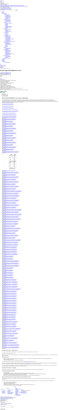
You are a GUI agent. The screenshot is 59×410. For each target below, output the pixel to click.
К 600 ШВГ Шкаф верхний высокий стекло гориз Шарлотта (11, 228)
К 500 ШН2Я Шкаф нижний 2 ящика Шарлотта (9, 298)
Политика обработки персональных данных (6, 398)
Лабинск (4, 6)
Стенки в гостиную (8, 20)
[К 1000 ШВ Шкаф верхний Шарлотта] (30, 149)
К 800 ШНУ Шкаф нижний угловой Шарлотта (9, 324)
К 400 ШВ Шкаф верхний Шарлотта (7, 131)
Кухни (16, 388)
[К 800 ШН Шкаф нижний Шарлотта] (30, 274)
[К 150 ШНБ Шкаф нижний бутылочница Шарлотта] (30, 253)
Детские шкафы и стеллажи (10, 38)
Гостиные (17, 389)
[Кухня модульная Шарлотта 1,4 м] (5, 72)
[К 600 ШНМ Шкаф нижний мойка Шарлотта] (30, 316)
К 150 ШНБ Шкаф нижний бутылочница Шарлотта (9, 254)
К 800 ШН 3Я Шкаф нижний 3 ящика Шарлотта (9, 291)
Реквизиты (3, 392)
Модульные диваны (8, 44)
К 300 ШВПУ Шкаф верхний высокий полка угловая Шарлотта (11, 191)
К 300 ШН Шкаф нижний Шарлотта (7, 259)
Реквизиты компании (7, 62)
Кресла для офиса (8, 51)
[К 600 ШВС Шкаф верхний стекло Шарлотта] (30, 183)
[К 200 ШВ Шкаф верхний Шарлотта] (30, 121)
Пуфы (6, 45)
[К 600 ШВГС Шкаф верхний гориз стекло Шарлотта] (30, 244)
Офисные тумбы (8, 54)
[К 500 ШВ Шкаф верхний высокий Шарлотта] (30, 132)
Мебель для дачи (6, 55)
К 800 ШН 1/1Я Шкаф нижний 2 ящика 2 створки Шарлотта (11, 289)
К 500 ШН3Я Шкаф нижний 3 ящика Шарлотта (9, 310)
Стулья (7, 34)
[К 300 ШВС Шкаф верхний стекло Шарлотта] (30, 161)
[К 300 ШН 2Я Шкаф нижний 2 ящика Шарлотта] (30, 293)
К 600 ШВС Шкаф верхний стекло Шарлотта (8, 184)
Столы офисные (8, 52)
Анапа (4, 5)
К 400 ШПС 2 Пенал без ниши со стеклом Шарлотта (10, 333)
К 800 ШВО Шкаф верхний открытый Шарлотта (9, 252)
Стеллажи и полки (8, 21)
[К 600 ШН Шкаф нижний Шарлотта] (30, 272)
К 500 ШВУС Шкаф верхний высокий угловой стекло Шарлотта (11, 210)
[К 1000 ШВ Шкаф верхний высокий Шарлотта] (30, 146)
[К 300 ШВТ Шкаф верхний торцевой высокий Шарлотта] (30, 195)
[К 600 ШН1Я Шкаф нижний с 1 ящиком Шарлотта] (30, 286)
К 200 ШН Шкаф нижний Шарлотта (7, 256)
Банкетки (7, 46)
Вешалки (7, 30)
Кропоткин (22, 5)
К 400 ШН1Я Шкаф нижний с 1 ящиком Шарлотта (9, 282)
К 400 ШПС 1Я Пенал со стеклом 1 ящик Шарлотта (9, 338)
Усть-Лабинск (26, 6)
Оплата (3, 60)
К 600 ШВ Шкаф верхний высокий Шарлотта (9, 138)
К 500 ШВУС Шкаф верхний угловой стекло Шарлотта (10, 212)
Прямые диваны (8, 42)
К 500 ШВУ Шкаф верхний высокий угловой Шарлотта (10, 200)
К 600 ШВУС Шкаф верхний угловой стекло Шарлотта (10, 217)
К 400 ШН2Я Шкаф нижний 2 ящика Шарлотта (9, 296)
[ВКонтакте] (0, 92)
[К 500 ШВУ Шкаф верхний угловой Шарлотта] (30, 202)
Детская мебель (6, 35)
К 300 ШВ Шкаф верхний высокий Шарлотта (9, 124)
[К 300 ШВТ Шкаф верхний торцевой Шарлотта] (30, 197)
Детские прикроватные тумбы (10, 41)
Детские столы (8, 39)
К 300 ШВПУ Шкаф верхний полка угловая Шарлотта (10, 193)
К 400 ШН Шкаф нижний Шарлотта (7, 268)
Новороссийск (10, 6)
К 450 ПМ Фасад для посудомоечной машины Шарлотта (10, 345)
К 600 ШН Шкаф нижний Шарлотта (7, 273)
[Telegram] (3, 92)
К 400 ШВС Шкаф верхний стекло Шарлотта (8, 175)
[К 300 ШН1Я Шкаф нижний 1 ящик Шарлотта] (30, 279)
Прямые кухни (8, 14)
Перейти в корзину (3, 65)
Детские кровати (8, 37)
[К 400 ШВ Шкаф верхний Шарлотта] (30, 130)
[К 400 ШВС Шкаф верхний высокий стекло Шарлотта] (30, 172)
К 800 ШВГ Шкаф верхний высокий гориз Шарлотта (10, 235)
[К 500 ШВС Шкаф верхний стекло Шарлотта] (30, 179)
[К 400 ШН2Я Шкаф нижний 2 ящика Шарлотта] (30, 295)
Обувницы (7, 31)
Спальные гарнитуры (9, 23)
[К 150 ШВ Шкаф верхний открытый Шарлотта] (30, 116)
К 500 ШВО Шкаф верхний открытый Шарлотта (9, 247)
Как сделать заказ (10, 389)
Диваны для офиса (8, 50)
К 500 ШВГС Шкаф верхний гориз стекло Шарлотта (10, 242)
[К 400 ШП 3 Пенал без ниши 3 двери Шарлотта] (30, 330)
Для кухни (7, 18)
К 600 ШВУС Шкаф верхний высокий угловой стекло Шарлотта (11, 214)
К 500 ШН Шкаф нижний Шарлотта (7, 270)
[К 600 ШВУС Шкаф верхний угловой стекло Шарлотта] (30, 216)
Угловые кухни (8, 15)
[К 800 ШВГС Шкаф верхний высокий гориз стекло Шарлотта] (30, 218)
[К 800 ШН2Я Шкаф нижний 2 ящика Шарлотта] (30, 302)
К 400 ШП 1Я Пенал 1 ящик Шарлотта (8, 340)
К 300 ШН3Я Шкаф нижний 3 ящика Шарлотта (9, 305)
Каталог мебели (4, 13)
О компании (4, 390)
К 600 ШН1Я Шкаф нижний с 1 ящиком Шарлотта (10, 111)
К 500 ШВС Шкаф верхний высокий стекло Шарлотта (10, 177)
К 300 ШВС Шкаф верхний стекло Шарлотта (8, 170)
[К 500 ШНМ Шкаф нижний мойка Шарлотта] (30, 314)
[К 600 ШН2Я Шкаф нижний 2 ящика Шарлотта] (30, 300)
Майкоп (7, 6)
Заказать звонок (8, 8)
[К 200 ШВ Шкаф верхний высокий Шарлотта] (30, 118)
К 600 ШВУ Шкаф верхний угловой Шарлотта (9, 207)
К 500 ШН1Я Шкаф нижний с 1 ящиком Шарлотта (9, 284)
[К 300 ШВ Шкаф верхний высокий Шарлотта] (30, 123)
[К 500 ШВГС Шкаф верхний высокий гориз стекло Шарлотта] (30, 239)
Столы (6, 33)
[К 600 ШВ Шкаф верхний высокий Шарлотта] (30, 137)
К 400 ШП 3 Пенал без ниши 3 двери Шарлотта (9, 331)
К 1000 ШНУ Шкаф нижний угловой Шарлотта (9, 326)
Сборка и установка (11, 392)
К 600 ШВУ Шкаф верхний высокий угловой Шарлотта (10, 205)
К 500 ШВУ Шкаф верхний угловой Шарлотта (9, 203)
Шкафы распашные (8, 48)
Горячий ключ (13, 5)
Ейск (16, 5)
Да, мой (1, 3)
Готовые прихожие (8, 29)
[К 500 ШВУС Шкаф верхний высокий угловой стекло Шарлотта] (30, 209)
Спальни (5, 22)
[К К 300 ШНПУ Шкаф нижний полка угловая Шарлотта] (30, 265)
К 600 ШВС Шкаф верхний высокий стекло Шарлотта (10, 182)
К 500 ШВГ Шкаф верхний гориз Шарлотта (8, 226)
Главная (3, 11)
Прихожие (5, 28)
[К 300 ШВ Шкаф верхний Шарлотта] (30, 125)
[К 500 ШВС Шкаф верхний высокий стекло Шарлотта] (30, 176)
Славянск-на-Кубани (16, 6)
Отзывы (3, 391)
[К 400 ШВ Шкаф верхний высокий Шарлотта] (30, 128)
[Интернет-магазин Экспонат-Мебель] (6, 9)
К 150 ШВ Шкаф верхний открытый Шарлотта (9, 117)
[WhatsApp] (4, 92)
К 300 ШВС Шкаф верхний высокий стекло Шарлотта (10, 152)
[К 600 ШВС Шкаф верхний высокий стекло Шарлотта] (30, 181)
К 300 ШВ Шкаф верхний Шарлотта (7, 126)
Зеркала (7, 25)
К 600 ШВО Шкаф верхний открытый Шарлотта (9, 249)
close (1, 1)
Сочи (19, 6)
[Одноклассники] (2, 92)
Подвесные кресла (8, 56)
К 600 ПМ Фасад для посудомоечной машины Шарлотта (10, 347)
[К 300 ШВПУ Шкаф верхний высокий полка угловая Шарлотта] (30, 190)
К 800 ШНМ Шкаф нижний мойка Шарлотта (9, 114)
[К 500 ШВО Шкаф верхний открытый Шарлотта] (30, 246)
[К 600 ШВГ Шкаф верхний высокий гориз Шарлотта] (30, 230)
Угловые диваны (8, 43)
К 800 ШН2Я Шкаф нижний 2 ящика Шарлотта (9, 303)
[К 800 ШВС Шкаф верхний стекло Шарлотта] (30, 188)
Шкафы (5, 47)
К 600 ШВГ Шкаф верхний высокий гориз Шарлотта (10, 231)
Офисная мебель (6, 49)
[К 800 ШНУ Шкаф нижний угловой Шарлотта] (30, 323)
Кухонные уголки (8, 17)
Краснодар (18, 5)
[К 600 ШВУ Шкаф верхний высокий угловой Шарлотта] (30, 204)
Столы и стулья (6, 32)
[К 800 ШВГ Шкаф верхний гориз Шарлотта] (30, 237)
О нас (3, 12)
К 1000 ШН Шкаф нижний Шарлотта (7, 277)
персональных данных (3, 404)
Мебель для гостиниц (7, 58)
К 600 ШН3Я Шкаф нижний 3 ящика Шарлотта (9, 312)
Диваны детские (8, 40)
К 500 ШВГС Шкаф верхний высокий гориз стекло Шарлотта (11, 240)
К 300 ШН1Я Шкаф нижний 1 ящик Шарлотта (9, 280)
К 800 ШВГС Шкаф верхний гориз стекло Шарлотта (10, 221)
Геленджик (9, 5)
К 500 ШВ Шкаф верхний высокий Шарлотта (9, 133)
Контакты (3, 61)
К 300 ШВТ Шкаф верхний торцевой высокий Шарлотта (10, 196)
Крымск (1, 6)
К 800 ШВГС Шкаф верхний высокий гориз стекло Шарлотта (11, 219)
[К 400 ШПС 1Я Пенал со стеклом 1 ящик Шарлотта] (30, 337)
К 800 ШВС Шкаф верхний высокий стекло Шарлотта (10, 186)
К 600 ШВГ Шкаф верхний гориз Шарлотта (8, 233)
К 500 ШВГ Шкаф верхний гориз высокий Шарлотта (10, 224)
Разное (7, 57)
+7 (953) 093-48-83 (3, 8)
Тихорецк (22, 6)
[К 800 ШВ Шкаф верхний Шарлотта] (30, 144)
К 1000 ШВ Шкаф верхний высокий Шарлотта (9, 147)
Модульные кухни (8, 16)
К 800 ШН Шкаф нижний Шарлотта (7, 275)
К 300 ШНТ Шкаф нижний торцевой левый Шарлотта (10, 263)
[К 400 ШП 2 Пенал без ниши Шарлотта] (30, 335)
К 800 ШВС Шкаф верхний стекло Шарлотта (8, 189)
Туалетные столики (8, 27)
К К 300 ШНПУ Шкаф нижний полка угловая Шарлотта (10, 266)
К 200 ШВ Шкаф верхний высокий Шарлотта (9, 119)
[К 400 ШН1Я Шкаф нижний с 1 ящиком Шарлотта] (30, 281)
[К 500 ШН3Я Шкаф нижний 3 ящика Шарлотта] (30, 309)
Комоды (7, 24)
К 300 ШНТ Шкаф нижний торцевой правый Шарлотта (10, 261)
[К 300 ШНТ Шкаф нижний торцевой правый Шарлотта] (30, 260)
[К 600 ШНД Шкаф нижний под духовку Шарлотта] (30, 321)
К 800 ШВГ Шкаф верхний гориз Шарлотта (8, 238)
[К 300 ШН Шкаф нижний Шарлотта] (30, 258)
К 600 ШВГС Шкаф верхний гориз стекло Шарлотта (10, 245)
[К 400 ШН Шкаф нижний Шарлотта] (30, 267)
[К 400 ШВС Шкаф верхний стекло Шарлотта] (30, 174)
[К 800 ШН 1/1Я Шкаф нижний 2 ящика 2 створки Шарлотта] (30, 288)
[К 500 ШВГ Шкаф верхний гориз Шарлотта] (30, 225)
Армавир (6, 5)
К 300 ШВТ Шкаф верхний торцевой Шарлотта (9, 198)
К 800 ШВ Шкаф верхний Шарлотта (7, 145)
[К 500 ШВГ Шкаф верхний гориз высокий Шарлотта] (30, 223)
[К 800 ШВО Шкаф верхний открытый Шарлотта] (30, 251)
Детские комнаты (8, 36)
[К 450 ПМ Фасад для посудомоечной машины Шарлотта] (30, 344)
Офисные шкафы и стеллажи (10, 53)
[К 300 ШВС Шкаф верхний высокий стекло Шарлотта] (30, 151)
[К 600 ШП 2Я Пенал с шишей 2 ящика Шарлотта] (30, 342)
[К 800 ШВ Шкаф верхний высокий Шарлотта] (30, 142)
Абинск (1, 5)
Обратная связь (10, 393)
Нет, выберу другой (6, 3)
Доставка (3, 59)
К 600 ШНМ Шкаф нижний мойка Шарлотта (8, 317)
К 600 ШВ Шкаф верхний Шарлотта (8, 104)
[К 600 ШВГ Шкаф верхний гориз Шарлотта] (30, 232)
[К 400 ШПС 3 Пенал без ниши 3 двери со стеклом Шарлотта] (30, 328)
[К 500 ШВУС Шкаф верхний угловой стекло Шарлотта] (30, 211)
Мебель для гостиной (7, 19)
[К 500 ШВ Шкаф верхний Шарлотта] (30, 135)
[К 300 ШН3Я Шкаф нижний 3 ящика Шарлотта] (30, 307)
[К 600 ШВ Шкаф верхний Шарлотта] (30, 139)
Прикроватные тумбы (9, 26)
